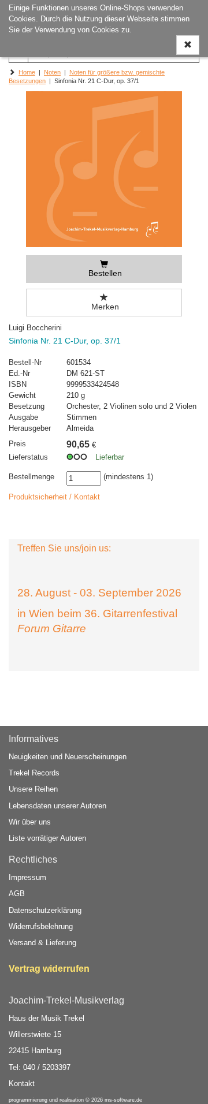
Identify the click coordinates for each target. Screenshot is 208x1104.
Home (26, 72)
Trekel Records (34, 773)
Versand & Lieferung (42, 942)
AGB (17, 893)
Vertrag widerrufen (49, 969)
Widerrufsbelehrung (41, 926)
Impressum (27, 877)
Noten (52, 72)
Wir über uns (30, 822)
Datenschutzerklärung (45, 910)
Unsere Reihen (33, 789)
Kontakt (22, 1083)
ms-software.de (123, 1100)
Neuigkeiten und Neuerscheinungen (68, 756)
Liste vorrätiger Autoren (47, 838)
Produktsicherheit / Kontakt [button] (54, 497)
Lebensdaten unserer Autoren (57, 805)
